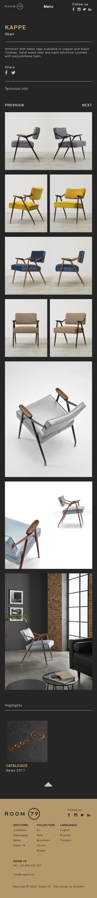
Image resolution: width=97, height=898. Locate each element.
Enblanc (79, 886)
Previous (14, 105)
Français (66, 840)
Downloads (21, 835)
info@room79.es (24, 874)
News (17, 840)
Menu (48, 6)
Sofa (40, 835)
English (65, 830)
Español (65, 835)
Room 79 (19, 845)
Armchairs (43, 840)
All (38, 830)
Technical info (16, 89)
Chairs (41, 845)
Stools (41, 850)
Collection (20, 830)
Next (87, 105)
